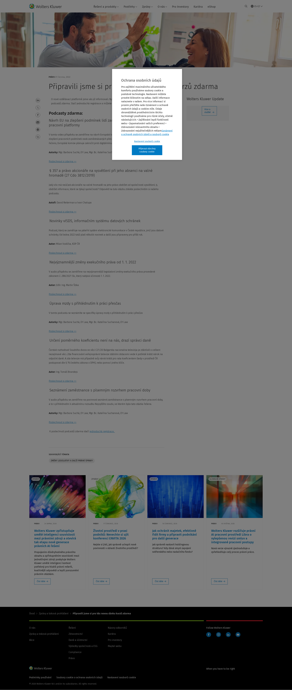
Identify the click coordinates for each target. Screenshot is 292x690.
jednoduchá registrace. (102, 431)
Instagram (218, 634)
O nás (161, 6)
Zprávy (146, 6)
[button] (38, 100)
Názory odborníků (117, 627)
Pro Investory (180, 6)
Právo (72, 658)
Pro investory (115, 640)
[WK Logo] (40, 668)
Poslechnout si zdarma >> (62, 161)
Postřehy (129, 6)
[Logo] (48, 6)
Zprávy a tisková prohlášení (53, 613)
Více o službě (207, 111)
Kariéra (198, 6)
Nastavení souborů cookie (147, 141)
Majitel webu (115, 646)
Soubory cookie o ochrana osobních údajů (79, 677)
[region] (147, 114)
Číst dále (41, 581)
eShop (212, 6)
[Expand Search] (246, 6)
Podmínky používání (40, 677)
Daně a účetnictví (78, 640)
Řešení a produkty (105, 6)
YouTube (238, 634)
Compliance (75, 652)
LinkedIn (228, 634)
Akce (31, 640)
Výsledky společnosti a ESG (83, 646)
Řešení (72, 627)
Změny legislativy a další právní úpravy (72, 460)
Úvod (32, 613)
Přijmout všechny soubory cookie (147, 150)
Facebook (208, 634)
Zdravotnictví (76, 633)
